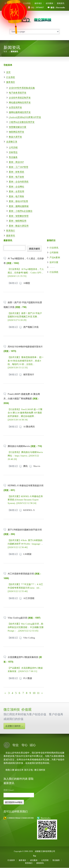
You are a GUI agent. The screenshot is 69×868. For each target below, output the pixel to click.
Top (34, 856)
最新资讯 (10, 235)
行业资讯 (54, 247)
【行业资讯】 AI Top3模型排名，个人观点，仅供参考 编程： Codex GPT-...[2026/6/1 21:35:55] (26, 272)
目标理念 (13, 152)
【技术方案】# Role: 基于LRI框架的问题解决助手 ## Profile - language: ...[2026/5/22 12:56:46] (25, 544)
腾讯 (25, 466)
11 (38, 693)
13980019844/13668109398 (20, 818)
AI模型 (26, 283)
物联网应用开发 (16, 132)
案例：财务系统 (16, 172)
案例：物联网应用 (17, 221)
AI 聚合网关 (29, 426)
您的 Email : (9, 790)
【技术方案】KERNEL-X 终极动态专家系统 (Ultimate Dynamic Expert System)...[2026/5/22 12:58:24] (25, 500)
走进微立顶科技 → (14, 726)
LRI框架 (27, 554)
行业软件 (11, 860)
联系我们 (10, 230)
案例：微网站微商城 (18, 206)
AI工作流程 (28, 598)
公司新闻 (54, 252)
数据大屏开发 (15, 137)
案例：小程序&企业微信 (20, 211)
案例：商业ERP (16, 162)
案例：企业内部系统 (18, 181)
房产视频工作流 (31, 327)
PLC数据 (27, 678)
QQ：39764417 (37, 7)
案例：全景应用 (16, 191)
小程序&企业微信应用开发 (21, 122)
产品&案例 (55, 257)
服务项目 (38, 3)
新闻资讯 (60, 3)
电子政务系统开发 (17, 92)
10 (34, 693)
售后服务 (13, 157)
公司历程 (13, 147)
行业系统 (27, 3)
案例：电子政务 (16, 177)
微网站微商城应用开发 (20, 112)
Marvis (36, 466)
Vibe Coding (29, 637)
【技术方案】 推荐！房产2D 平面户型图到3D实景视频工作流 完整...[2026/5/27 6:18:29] (25, 316)
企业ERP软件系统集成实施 (22, 88)
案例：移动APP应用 (18, 201)
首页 (5, 51)
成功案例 (49, 3)
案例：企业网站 (16, 186)
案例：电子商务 (16, 196)
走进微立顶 (11, 141)
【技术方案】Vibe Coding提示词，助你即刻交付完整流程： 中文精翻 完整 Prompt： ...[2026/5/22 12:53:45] (26, 627)
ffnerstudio (46, 818)
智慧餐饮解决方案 (17, 127)
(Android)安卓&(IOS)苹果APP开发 (25, 117)
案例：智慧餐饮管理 (18, 216)
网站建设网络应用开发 (20, 102)
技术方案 (54, 262)
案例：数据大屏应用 (18, 226)
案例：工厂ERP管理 (18, 167)
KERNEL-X (29, 510)
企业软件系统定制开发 (20, 97)
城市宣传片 (28, 374)
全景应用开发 (15, 107)
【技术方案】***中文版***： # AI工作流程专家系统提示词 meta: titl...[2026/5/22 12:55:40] (25, 587)
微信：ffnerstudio (58, 7)
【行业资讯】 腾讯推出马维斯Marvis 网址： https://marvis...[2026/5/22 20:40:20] (25, 455)
